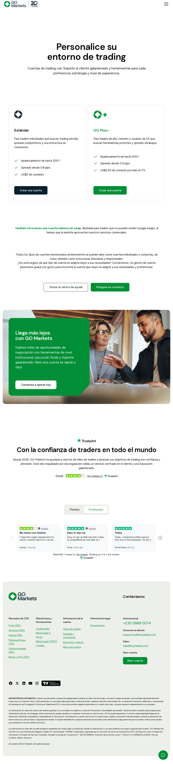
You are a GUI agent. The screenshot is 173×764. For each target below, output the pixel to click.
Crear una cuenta (31, 190)
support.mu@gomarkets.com (139, 634)
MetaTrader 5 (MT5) (46, 641)
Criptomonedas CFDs (17, 650)
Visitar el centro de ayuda (65, 287)
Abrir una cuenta (72, 647)
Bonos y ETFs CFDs (19, 657)
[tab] (75, 509)
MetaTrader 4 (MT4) (43, 635)
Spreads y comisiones (69, 635)
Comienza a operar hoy (36, 384)
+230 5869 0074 (137, 623)
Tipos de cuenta (72, 629)
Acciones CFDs (17, 630)
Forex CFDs (15, 625)
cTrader (40, 645)
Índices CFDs (15, 635)
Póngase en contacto (110, 287)
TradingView (43, 628)
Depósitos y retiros (73, 642)
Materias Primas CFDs (17, 642)
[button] (165, 4)
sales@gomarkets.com (135, 645)
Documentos (97, 625)
